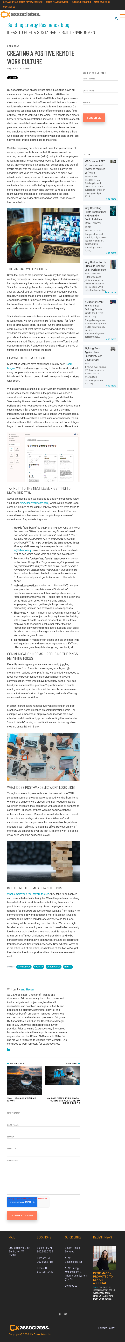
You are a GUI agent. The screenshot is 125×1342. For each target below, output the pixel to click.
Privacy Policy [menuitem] (106, 1327)
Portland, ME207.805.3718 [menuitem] (45, 1259)
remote (68, 967)
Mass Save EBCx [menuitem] (102, 2)
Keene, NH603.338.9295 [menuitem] (45, 1270)
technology (23, 967)
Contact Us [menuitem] (9, 7)
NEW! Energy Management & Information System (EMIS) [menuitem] (76, 1273)
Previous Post (17, 1064)
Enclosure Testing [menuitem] (81, 2)
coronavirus (53, 967)
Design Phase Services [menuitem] (57, 2)
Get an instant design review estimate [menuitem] (22, 2)
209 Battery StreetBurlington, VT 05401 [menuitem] (19, 1251)
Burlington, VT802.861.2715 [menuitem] (45, 1249)
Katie (95, 1287)
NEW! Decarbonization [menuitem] (74, 1259)
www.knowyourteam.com (34, 502)
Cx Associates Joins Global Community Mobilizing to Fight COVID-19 (63, 1100)
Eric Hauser (27, 989)
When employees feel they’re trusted (28, 894)
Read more (110, 198)
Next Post (72, 1064)
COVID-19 (38, 967)
